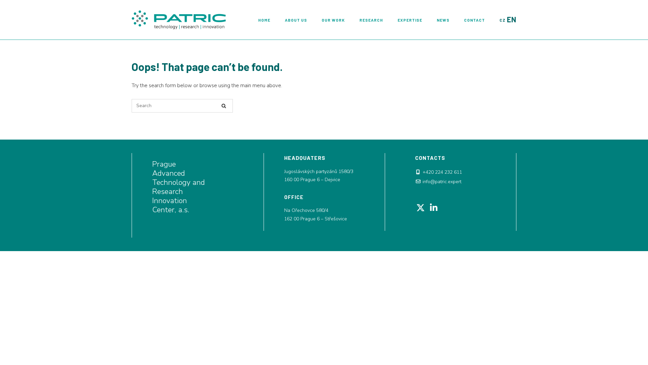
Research (371, 20)
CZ (503, 20)
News (443, 20)
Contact (474, 20)
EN (511, 19)
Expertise (410, 20)
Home (264, 20)
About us (296, 20)
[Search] (224, 106)
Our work (333, 20)
